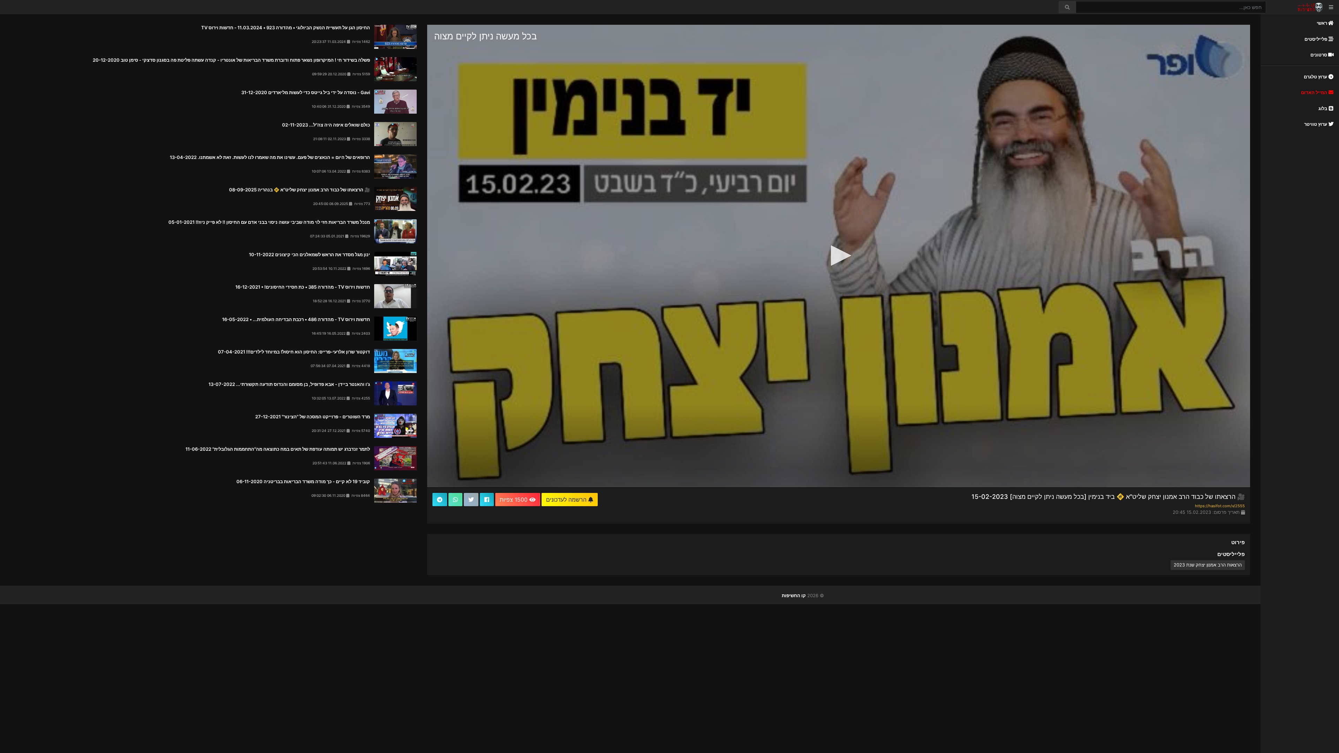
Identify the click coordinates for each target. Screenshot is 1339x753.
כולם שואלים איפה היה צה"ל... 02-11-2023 (326, 125)
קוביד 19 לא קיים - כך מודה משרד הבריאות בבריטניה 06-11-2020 (303, 481)
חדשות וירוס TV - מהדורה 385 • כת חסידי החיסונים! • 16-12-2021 (302, 287)
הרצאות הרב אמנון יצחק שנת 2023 (1208, 565)
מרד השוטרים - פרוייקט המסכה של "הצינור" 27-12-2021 (312, 416)
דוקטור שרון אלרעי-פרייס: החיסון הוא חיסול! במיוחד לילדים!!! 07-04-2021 (294, 352)
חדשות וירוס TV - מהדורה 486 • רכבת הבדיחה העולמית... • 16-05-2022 (296, 319)
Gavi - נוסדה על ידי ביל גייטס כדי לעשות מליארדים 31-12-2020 (305, 92)
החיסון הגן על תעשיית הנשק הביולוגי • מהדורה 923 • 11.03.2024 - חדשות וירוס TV (285, 27)
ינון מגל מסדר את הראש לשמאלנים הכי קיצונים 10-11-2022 (309, 254)
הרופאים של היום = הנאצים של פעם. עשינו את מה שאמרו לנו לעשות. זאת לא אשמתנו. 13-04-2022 (270, 157)
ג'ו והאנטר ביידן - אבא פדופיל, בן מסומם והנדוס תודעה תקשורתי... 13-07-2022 (289, 384)
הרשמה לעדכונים (567, 499)
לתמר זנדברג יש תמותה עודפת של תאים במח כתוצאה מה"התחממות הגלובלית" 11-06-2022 (278, 449)
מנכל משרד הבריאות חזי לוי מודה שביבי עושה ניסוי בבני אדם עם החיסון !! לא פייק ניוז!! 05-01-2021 (269, 222)
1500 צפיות (514, 499)
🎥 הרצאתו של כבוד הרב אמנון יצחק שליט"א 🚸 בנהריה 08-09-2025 (299, 189)
